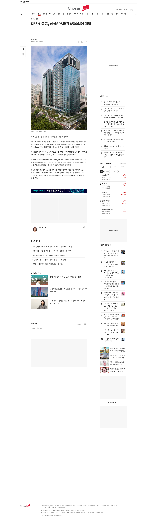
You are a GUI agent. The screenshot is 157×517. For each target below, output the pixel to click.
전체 (101, 171)
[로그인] (135, 10)
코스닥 (113, 171)
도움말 (79, 324)
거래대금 (116, 167)
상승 (103, 167)
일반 (37, 19)
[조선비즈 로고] (78, 8)
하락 (109, 167)
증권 (32, 19)
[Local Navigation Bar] (21, 14)
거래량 (123, 167)
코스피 (107, 171)
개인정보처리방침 (45, 507)
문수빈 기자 (34, 39)
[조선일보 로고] (24, 2)
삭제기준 (84, 324)
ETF (119, 171)
